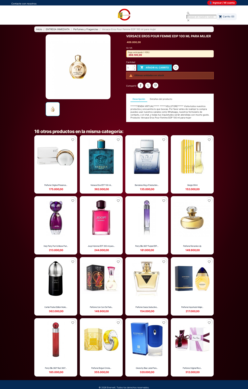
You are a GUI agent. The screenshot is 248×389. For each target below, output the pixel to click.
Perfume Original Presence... (55, 185)
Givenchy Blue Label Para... (147, 368)
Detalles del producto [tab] (161, 99)
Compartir (140, 85)
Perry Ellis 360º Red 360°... (55, 368)
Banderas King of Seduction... (147, 185)
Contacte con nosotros (23, 3)
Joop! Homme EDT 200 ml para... (101, 246)
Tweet (148, 85)
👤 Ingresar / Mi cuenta (222, 2)
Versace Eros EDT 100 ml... (101, 185)
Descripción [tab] (139, 99)
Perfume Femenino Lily (192, 246)
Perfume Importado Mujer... (192, 307)
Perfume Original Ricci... (192, 368)
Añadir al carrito (154, 67)
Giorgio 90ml (192, 185)
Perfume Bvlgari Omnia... (101, 368)
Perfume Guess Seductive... (146, 307)
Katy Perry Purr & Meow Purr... (56, 246)
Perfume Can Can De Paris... (101, 307)
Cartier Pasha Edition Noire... (55, 307)
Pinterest (155, 85)
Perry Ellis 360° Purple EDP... (146, 246)
